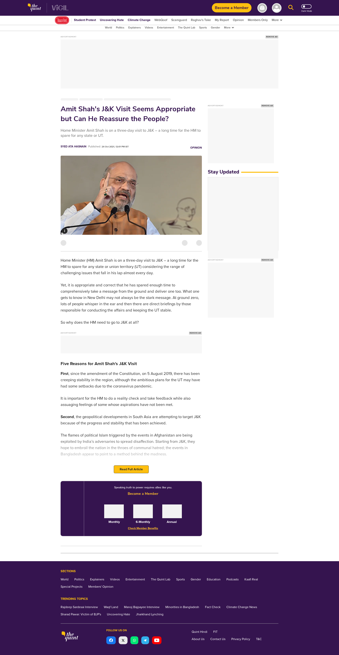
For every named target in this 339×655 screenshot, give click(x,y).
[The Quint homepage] (34, 8)
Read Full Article (131, 469)
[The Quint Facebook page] (111, 640)
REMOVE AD (272, 37)
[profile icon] (277, 8)
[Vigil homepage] (60, 8)
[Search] (290, 8)
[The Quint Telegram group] (145, 640)
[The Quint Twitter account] (123, 640)
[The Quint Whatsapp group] (134, 640)
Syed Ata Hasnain (73, 146)
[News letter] (262, 8)
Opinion (196, 147)
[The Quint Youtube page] (156, 640)
